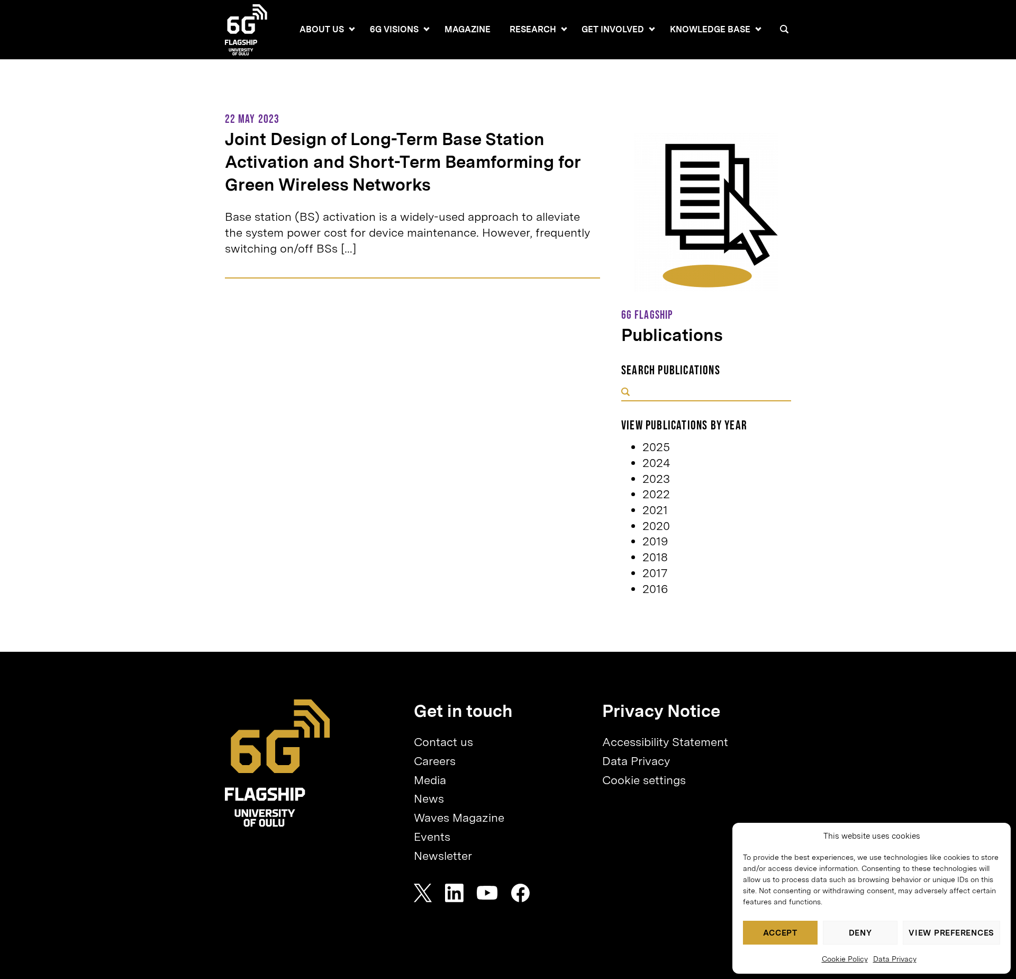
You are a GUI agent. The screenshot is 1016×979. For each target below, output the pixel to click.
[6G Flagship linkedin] (454, 893)
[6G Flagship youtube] (487, 893)
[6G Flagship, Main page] (277, 763)
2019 (655, 541)
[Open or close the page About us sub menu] (352, 29)
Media (430, 780)
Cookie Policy (845, 959)
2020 (656, 526)
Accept (780, 933)
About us (322, 29)
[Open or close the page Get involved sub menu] (652, 29)
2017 (654, 573)
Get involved (613, 29)
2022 (656, 494)
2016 (655, 589)
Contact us (443, 742)
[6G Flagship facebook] (520, 893)
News (429, 798)
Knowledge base (710, 29)
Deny (860, 933)
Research (533, 29)
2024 (656, 463)
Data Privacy (895, 959)
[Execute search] (625, 393)
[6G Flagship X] (423, 893)
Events (432, 836)
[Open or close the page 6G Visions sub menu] (426, 29)
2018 (655, 557)
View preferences (951, 933)
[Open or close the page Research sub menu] (564, 29)
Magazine (467, 29)
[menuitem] (321, 29)
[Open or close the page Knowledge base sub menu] (758, 29)
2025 (656, 447)
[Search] (784, 29)
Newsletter (443, 856)
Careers (435, 761)
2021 (655, 510)
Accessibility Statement (665, 742)
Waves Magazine (459, 817)
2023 (656, 479)
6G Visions (394, 29)
